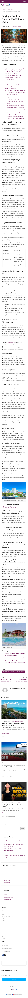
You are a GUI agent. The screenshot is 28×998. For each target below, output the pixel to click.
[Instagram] (5, 955)
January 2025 (7, 880)
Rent (3, 912)
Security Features (11, 86)
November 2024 (7, 882)
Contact (3, 920)
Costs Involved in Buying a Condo (13, 75)
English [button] (2, 1)
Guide (13, 721)
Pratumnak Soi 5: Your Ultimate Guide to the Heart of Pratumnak (14, 849)
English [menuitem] (9, 994)
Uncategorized (7, 899)
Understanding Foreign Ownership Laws (14, 69)
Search (4, 824)
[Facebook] (3, 955)
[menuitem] (8, 994)
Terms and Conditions (7, 948)
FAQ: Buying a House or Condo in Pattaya (15, 90)
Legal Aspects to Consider (11, 73)
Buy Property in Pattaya (8, 671)
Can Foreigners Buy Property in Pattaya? (15, 657)
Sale (3, 914)
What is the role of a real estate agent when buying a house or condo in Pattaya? (15, 101)
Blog (3, 918)
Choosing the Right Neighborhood (13, 77)
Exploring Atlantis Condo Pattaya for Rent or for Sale (14, 856)
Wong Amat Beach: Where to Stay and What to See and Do (14, 841)
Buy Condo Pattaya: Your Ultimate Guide (15, 662)
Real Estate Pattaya (10, 9)
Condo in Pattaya (9, 507)
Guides (3, 922)
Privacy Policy (5, 945)
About (3, 938)
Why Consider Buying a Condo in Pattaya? (15, 68)
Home (4, 9)
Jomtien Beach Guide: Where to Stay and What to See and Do (13, 845)
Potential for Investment (10, 88)
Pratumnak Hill (11, 342)
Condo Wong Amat (11, 81)
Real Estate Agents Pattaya (8, 916)
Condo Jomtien (10, 79)
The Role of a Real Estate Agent (14, 71)
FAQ (3, 936)
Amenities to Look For (10, 83)
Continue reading (5, 733)
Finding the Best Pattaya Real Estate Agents (14, 853)
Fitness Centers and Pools (13, 84)
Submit (14, 979)
